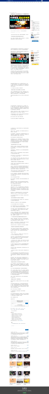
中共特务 (22, 308)
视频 (11, 12)
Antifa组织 (19, 308)
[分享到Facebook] (11, 32)
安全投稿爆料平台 (21, 320)
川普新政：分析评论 (18, 309)
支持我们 (35, 64)
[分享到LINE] (12, 32)
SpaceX (24, 308)
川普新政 (14, 309)
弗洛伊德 (16, 308)
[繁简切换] (19, 32)
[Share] (35, 53)
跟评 (27, 350)
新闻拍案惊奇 (13, 12)
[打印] (16, 32)
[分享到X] (14, 32)
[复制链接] (15, 32)
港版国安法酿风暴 (22, 309)
